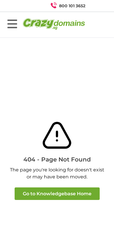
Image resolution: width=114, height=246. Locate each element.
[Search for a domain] (98, 6)
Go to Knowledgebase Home (57, 193)
